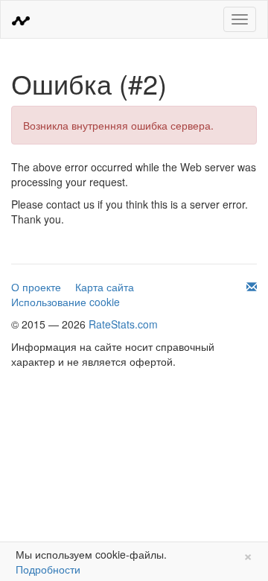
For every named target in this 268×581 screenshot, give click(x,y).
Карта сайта (104, 286)
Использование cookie (65, 301)
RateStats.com (123, 324)
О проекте (36, 286)
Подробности (48, 569)
